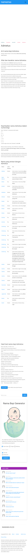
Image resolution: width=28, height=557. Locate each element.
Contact (17, 534)
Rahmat (3, 179)
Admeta (3, 171)
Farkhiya (2, 42)
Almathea (3, 192)
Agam (3, 177)
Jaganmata (4, 293)
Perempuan (6, 454)
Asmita (3, 264)
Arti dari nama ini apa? (10, 473)
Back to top (23, 534)
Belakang (18, 446)
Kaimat (3, 298)
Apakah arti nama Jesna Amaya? (13, 497)
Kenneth (13, 42)
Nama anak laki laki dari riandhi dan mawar (15, 482)
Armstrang (4, 226)
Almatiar (3, 196)
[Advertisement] (14, 21)
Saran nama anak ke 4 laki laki (12, 516)
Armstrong (4, 235)
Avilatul (18, 42)
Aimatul (3, 186)
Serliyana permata (10, 506)
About (13, 534)
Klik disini (4, 387)
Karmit (3, 302)
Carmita (3, 268)
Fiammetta (4, 285)
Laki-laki (5, 452)
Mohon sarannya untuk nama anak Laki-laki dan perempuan (15, 478)
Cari (24, 395)
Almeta (3, 201)
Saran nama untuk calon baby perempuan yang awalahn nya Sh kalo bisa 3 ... (15, 493)
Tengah (12, 446)
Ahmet (3, 181)
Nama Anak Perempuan (11, 501)
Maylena (24, 42)
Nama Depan (6, 446)
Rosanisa (8, 42)
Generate (6, 458)
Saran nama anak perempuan (12, 487)
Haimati (3, 289)
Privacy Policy (3, 537)
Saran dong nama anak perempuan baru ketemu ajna (14, 512)
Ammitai (3, 217)
